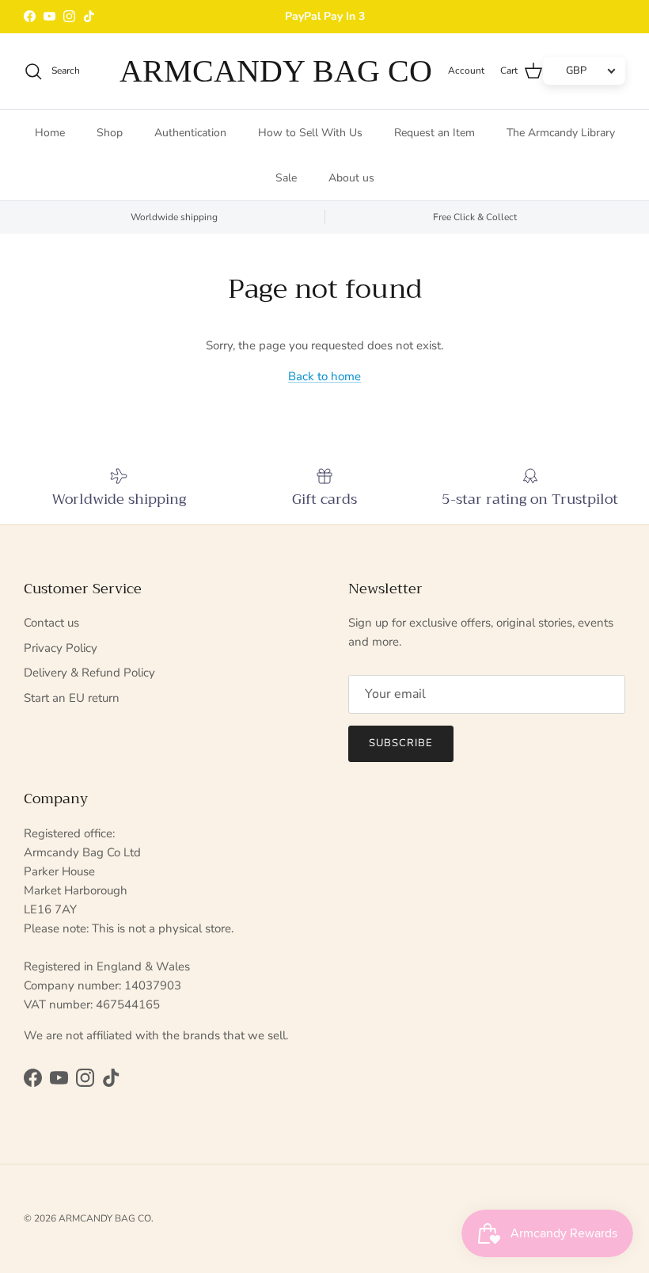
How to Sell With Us (310, 132)
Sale (286, 177)
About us (351, 177)
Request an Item (434, 132)
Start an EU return (72, 698)
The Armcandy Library (561, 132)
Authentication (190, 132)
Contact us (51, 623)
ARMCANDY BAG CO (105, 1218)
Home (50, 132)
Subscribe (401, 743)
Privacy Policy (60, 648)
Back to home (324, 376)
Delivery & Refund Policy (89, 672)
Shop (110, 132)
